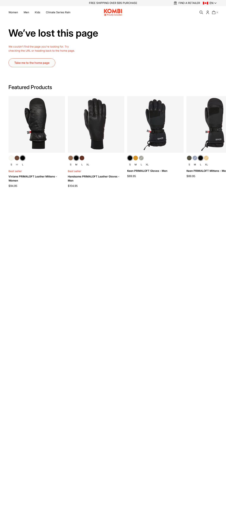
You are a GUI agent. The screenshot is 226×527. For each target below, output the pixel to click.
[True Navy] (194, 158)
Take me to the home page (31, 63)
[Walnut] (81, 158)
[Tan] (135, 158)
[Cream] (11, 158)
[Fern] (141, 158)
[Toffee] (70, 158)
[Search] (200, 12)
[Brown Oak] (16, 158)
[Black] (22, 158)
